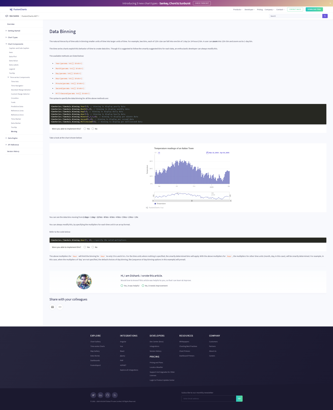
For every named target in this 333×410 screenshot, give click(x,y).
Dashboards (95, 360)
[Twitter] (93, 395)
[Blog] (115, 395)
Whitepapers (184, 341)
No (96, 128)
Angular (123, 341)
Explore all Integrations (129, 370)
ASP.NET (123, 365)
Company (269, 9)
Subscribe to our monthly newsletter (197, 392)
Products (237, 9)
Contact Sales (295, 9)
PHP (121, 360)
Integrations (154, 346)
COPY (320, 107)
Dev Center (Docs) (157, 341)
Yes (88, 128)
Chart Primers (184, 351)
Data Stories (95, 356)
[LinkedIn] (100, 395)
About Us (212, 351)
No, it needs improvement (156, 285)
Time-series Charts (97, 346)
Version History (155, 351)
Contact (279, 9)
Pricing (260, 9)
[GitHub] (108, 395)
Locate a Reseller (156, 367)
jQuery (122, 356)
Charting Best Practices (188, 346)
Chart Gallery (95, 341)
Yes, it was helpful (131, 285)
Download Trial (314, 9)
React (122, 351)
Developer (249, 9)
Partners (212, 346)
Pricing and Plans (156, 362)
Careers (212, 356)
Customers (213, 341)
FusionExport (95, 365)
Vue (121, 346)
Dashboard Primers (186, 356)
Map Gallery (95, 351)
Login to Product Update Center (162, 380)
